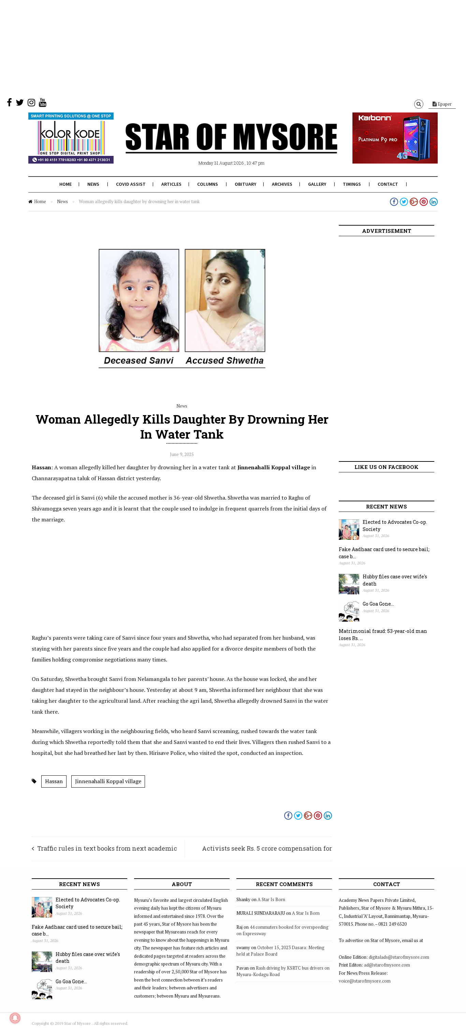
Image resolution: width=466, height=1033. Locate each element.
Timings (352, 184)
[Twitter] (20, 104)
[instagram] (31, 104)
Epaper (444, 104)
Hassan (54, 781)
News (93, 184)
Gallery (317, 184)
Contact (388, 184)
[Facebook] (9, 104)
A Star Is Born (271, 899)
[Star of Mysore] (216, 146)
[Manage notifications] (15, 1018)
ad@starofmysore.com (387, 965)
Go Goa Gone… (378, 604)
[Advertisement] (204, 47)
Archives (282, 184)
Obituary (245, 184)
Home (65, 184)
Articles (171, 184)
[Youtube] (42, 104)
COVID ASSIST (131, 184)
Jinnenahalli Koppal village (108, 781)
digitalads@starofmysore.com (399, 957)
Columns (207, 184)
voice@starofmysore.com (365, 981)
